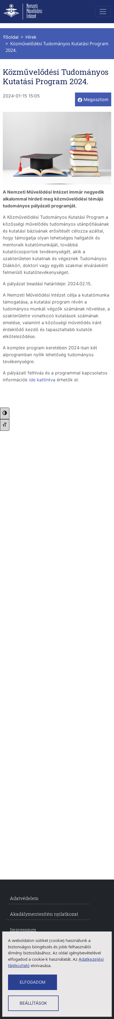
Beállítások (33, 1003)
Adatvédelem (24, 898)
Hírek (31, 37)
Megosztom (95, 99)
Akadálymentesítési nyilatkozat (44, 914)
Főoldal (11, 37)
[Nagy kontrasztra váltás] (4, 413)
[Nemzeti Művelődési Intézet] (29, 11)
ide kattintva (42, 379)
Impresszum (23, 930)
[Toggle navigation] (103, 11)
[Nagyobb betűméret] (4, 425)
